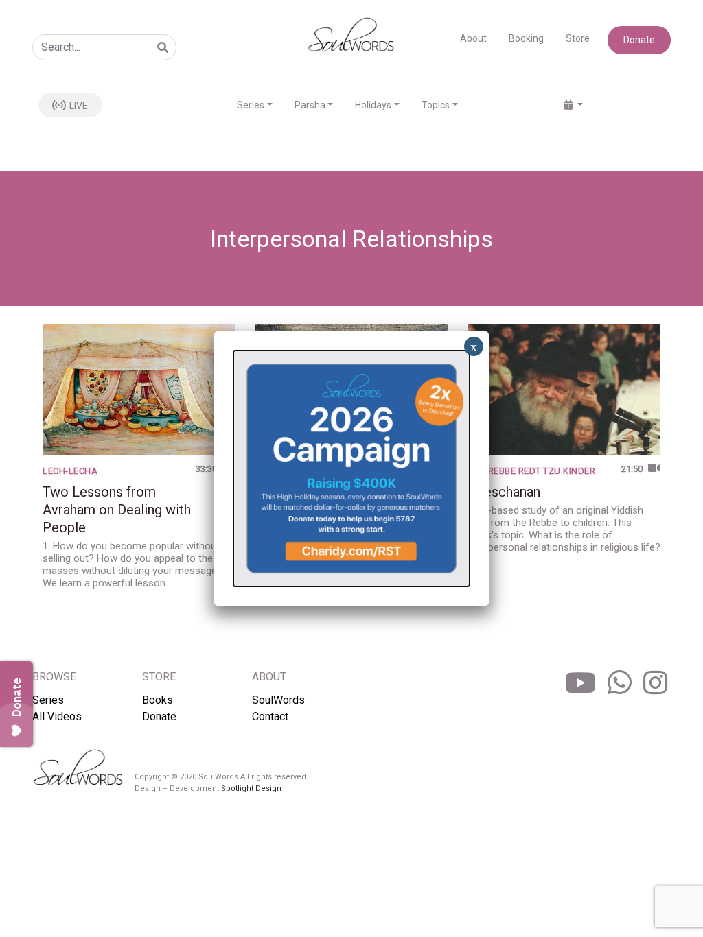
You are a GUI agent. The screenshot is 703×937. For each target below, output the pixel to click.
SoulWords (278, 700)
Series (48, 700)
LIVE (77, 105)
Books (157, 700)
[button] (573, 105)
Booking (526, 38)
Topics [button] (436, 104)
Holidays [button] (373, 104)
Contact (270, 716)
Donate (639, 39)
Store (578, 38)
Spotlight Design (251, 788)
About (473, 38)
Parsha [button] (310, 104)
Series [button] (250, 104)
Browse (54, 676)
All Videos (57, 716)
